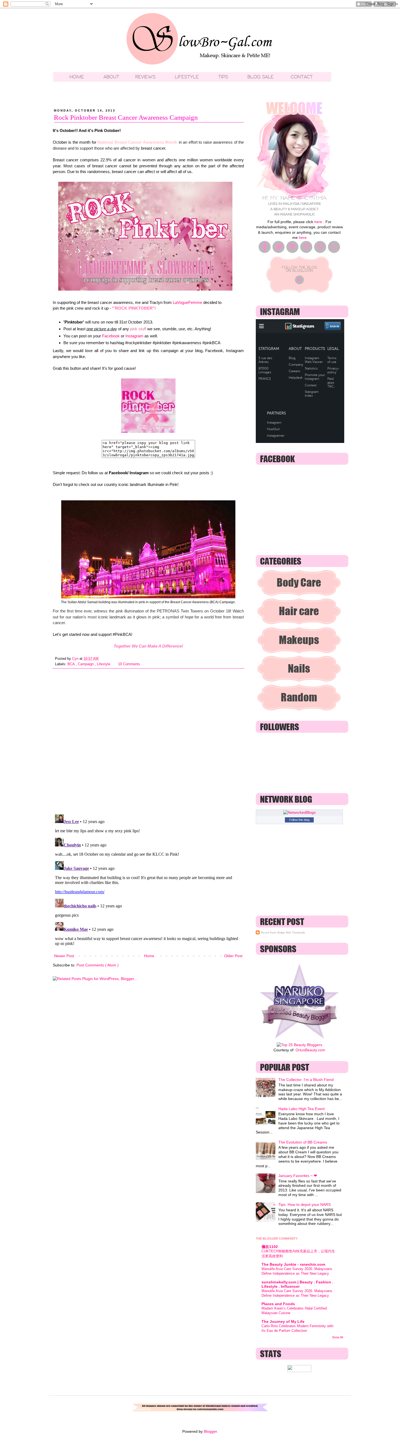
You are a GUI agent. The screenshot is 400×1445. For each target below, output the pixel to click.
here (318, 222)
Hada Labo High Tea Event (301, 1109)
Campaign (86, 664)
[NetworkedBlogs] (299, 812)
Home (149, 956)
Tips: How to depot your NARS (304, 1204)
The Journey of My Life (282, 1321)
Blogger (210, 1431)
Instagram (134, 336)
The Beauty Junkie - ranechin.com (293, 1264)
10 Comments (129, 664)
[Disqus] (148, 739)
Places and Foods (278, 1304)
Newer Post (64, 956)
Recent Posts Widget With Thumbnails (283, 932)
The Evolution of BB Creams (302, 1142)
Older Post (233, 956)
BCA (71, 664)
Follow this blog (299, 819)
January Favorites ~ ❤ (297, 1175)
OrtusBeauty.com (310, 1050)
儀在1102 (269, 1246)
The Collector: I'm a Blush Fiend (306, 1079)
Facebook (111, 336)
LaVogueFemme (187, 302)
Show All (337, 1337)
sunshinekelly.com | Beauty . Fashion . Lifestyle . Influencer (297, 1284)
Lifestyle (104, 664)
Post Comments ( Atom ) (97, 965)
